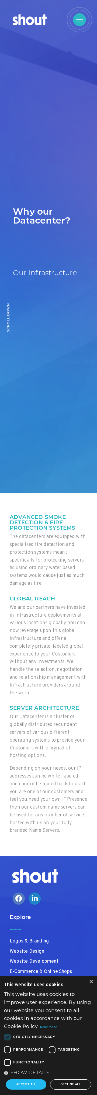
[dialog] (48, 1035)
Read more (48, 1027)
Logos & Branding (29, 941)
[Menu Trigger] (79, 19)
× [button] (91, 982)
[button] (48, 1073)
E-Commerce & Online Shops (41, 972)
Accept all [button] (26, 1084)
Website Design (27, 951)
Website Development (34, 961)
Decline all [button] (71, 1084)
